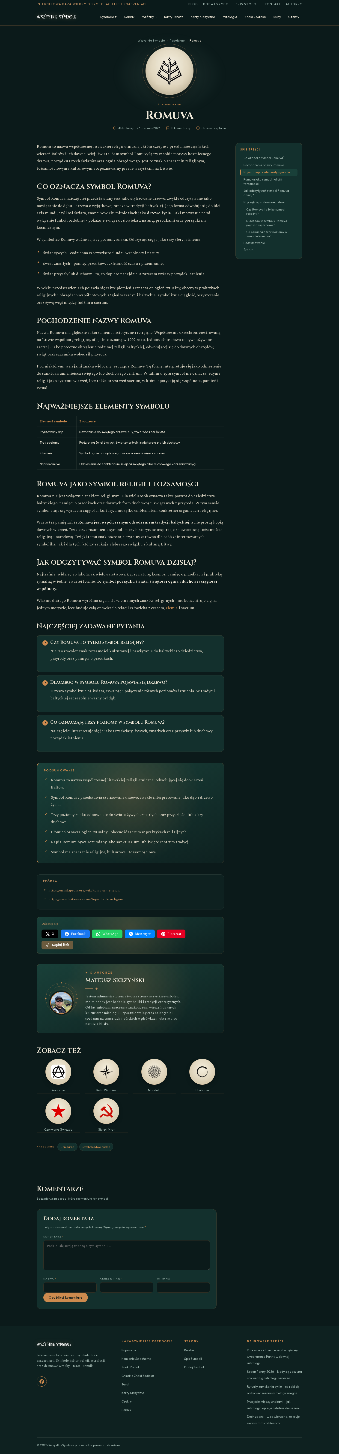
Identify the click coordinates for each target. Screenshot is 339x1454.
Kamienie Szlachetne (137, 1359)
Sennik (129, 17)
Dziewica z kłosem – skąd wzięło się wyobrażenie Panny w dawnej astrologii (272, 1356)
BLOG (193, 4)
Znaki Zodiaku (255, 17)
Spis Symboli (248, 4)
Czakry (293, 17)
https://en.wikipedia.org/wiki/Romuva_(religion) (84, 890)
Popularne (177, 40)
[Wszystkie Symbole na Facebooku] (42, 1381)
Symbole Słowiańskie (96, 1147)
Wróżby (149, 17)
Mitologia (230, 17)
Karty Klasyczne (203, 17)
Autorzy (294, 4)
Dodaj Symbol (217, 4)
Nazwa (49, 1278)
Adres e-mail (111, 1278)
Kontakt (273, 4)
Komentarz (53, 1236)
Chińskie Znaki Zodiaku (138, 1376)
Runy (277, 17)
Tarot (125, 1384)
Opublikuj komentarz (66, 1297)
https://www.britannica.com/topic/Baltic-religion (85, 899)
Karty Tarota (173, 17)
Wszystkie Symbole (151, 40)
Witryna (163, 1278)
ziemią (172, 608)
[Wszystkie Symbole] (56, 17)
